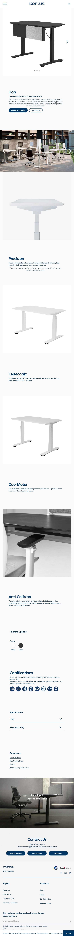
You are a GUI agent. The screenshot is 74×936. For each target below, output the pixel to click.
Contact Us (58, 853)
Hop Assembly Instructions (19, 768)
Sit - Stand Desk (46, 899)
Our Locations (37, 853)
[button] (67, 42)
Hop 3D (12, 764)
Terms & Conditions (10, 903)
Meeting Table (45, 903)
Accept (68, 933)
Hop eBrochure (15, 758)
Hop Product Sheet (16, 761)
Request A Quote (16, 853)
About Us (6, 890)
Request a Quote (18, 110)
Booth (42, 890)
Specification (36, 110)
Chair (42, 895)
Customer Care (8, 899)
